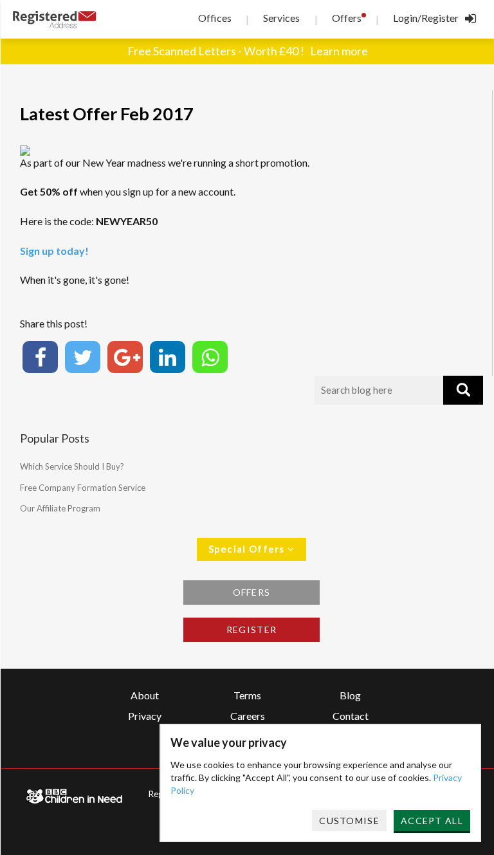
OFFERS (252, 592)
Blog (350, 695)
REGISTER (251, 629)
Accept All (432, 820)
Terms (247, 695)
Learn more (339, 51)
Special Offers (248, 549)
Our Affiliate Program (60, 508)
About (145, 695)
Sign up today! (54, 250)
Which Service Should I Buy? (72, 466)
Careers (247, 716)
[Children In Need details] (74, 796)
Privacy (144, 716)
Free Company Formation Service (82, 488)
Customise (349, 820)
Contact (351, 716)
